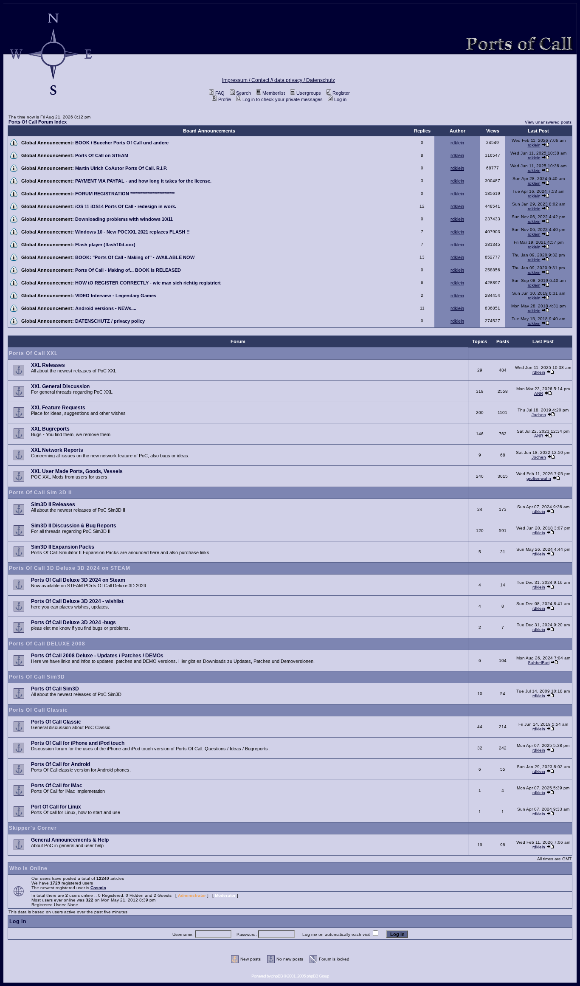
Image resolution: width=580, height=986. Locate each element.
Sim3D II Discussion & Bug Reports (73, 526)
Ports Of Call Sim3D (37, 677)
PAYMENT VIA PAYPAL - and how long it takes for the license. (143, 180)
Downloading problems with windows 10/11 (124, 219)
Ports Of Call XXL (33, 353)
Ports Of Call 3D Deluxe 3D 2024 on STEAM (69, 568)
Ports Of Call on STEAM (101, 155)
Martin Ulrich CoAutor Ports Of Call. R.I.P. (121, 168)
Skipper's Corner (33, 828)
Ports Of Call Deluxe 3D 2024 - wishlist (77, 601)
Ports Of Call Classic (38, 710)
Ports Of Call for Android (60, 764)
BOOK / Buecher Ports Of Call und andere (122, 142)
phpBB (277, 976)
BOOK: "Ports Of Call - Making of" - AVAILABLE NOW (134, 257)
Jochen (539, 414)
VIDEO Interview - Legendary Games (115, 295)
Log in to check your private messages (282, 99)
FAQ (220, 93)
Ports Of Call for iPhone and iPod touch (77, 743)
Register (341, 93)
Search (243, 93)
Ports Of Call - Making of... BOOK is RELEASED (128, 270)
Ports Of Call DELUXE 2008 (47, 644)
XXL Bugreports (50, 429)
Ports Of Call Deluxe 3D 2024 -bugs (73, 622)
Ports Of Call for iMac (56, 786)
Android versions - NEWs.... (105, 308)
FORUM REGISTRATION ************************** (125, 193)
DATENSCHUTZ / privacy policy (110, 321)
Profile (224, 99)
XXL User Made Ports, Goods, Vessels (77, 471)
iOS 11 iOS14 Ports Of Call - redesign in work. (125, 206)
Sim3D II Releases (53, 504)
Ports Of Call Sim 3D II (40, 493)
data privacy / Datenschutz (304, 80)
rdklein (457, 142)
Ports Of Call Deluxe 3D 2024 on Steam (78, 580)
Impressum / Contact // (248, 80)
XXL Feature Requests (58, 408)
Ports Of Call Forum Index (37, 121)
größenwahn (539, 478)
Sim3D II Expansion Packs (62, 547)
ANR (538, 393)
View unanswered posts (548, 122)
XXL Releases (48, 365)
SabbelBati (538, 662)
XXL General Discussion (60, 386)
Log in (340, 99)
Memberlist (273, 93)
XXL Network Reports (57, 450)
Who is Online (28, 868)
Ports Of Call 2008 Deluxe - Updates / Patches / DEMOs (97, 656)
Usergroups (308, 93)
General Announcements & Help (70, 840)
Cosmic (98, 887)
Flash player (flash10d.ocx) (105, 244)
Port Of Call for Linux (56, 807)
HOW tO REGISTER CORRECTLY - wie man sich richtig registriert (148, 282)
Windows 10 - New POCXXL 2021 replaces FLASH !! (132, 231)
